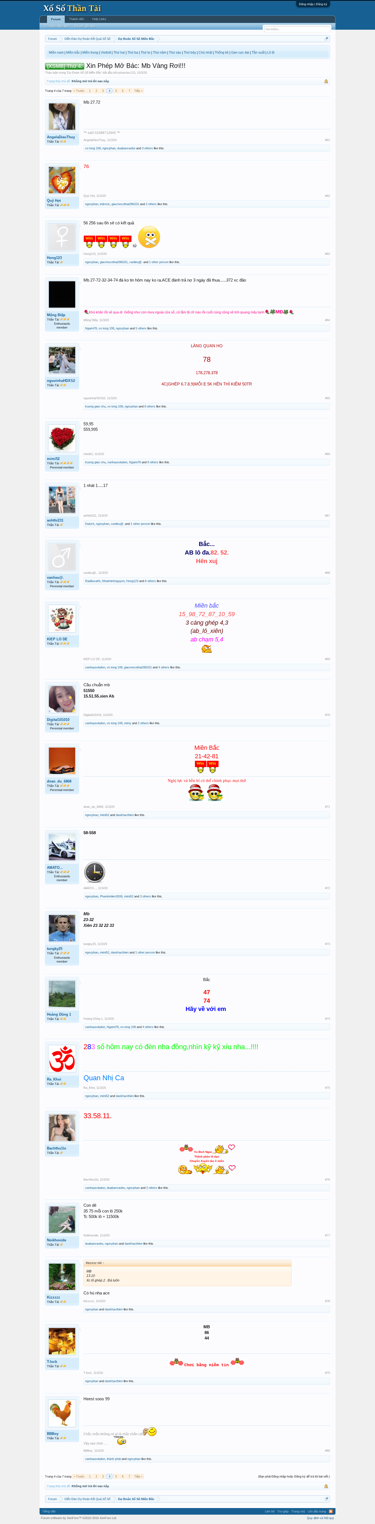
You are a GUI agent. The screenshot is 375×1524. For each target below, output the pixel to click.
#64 (327, 320)
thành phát (114, 1458)
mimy (127, 723)
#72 (327, 888)
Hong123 (54, 258)
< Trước (79, 90)
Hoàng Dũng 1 (59, 1014)
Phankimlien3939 (111, 896)
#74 (327, 1018)
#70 (327, 714)
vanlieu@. (135, 262)
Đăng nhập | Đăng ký (313, 4)
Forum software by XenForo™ (79, 1518)
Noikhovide (56, 1240)
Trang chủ (298, 1511)
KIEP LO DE (57, 639)
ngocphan (109, 148)
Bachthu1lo (56, 1148)
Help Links (99, 19)
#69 (327, 659)
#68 (327, 572)
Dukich (89, 523)
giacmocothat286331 (125, 204)
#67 (327, 515)
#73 (327, 944)
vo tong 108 (93, 148)
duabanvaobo (126, 148)
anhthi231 (55, 520)
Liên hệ (270, 1511)
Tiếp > (138, 90)
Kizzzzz (53, 1297)
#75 (327, 1087)
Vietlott (106, 52)
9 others (152, 462)
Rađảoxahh (92, 581)
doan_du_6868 (59, 781)
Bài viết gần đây (85, 26)
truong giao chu (95, 406)
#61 (327, 140)
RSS (331, 1511)
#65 (327, 398)
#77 (327, 1235)
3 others (147, 148)
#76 (327, 1179)
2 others (151, 204)
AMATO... (55, 868)
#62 (327, 195)
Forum (56, 19)
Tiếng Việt (48, 1511)
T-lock (52, 1362)
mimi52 (53, 459)
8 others (149, 406)
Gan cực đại (240, 52)
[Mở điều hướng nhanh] (326, 38)
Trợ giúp (283, 1511)
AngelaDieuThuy (61, 137)
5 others (141, 328)
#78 (327, 1301)
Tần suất (258, 52)
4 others (163, 667)
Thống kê (222, 52)
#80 (327, 1450)
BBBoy (52, 1434)
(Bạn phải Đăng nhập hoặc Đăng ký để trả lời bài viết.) (294, 1476)
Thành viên (76, 19)
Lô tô (271, 52)
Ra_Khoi (54, 1079)
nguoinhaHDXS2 (61, 381)
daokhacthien (125, 815)
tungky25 (54, 949)
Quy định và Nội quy (320, 1518)
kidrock (105, 204)
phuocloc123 (126, 72)
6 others (150, 581)
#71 (327, 806)
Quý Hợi (54, 201)
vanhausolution (117, 462)
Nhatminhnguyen (113, 581)
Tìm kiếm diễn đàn (56, 26)
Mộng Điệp (56, 315)
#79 (327, 1372)
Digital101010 (58, 720)
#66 (327, 454)
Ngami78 (91, 328)
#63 (327, 253)
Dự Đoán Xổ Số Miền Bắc (84, 72)
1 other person (159, 262)
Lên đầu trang (317, 1511)
